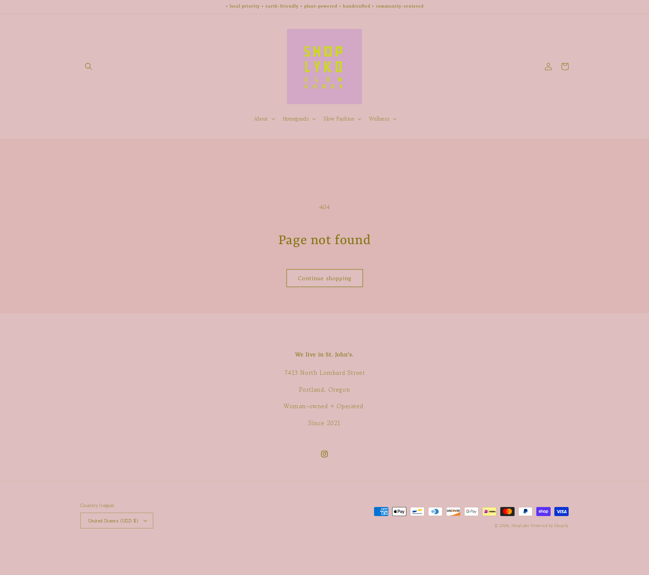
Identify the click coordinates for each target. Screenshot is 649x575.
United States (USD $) (113, 520)
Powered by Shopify (550, 525)
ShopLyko (521, 525)
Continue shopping (325, 278)
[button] (88, 66)
